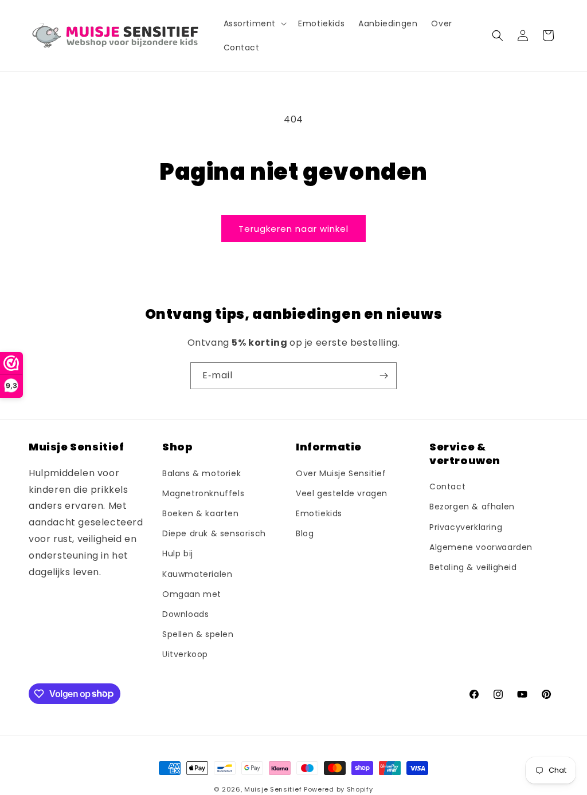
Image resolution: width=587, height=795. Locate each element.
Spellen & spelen (198, 634)
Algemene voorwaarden (481, 547)
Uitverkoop (185, 654)
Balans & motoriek (201, 473)
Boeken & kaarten (200, 513)
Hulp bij (177, 553)
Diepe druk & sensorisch (214, 533)
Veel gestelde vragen (342, 493)
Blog (305, 533)
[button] (254, 23)
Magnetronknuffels (203, 493)
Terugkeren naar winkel (293, 229)
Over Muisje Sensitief (341, 473)
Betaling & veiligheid (473, 567)
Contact (447, 486)
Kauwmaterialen (197, 574)
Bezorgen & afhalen (472, 506)
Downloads (185, 614)
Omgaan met (191, 594)
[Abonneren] (383, 375)
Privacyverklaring (465, 527)
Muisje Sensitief (273, 789)
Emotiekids (319, 513)
